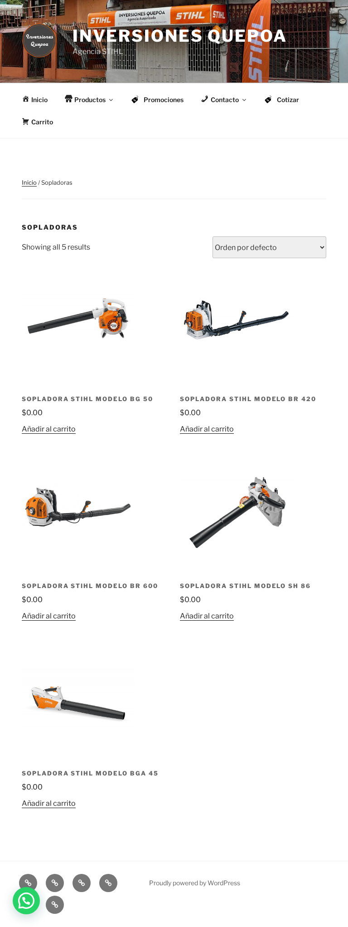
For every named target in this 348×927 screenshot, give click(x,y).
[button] (26, 900)
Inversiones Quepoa (179, 36)
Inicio (29, 182)
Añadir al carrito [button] (49, 429)
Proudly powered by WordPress (194, 883)
